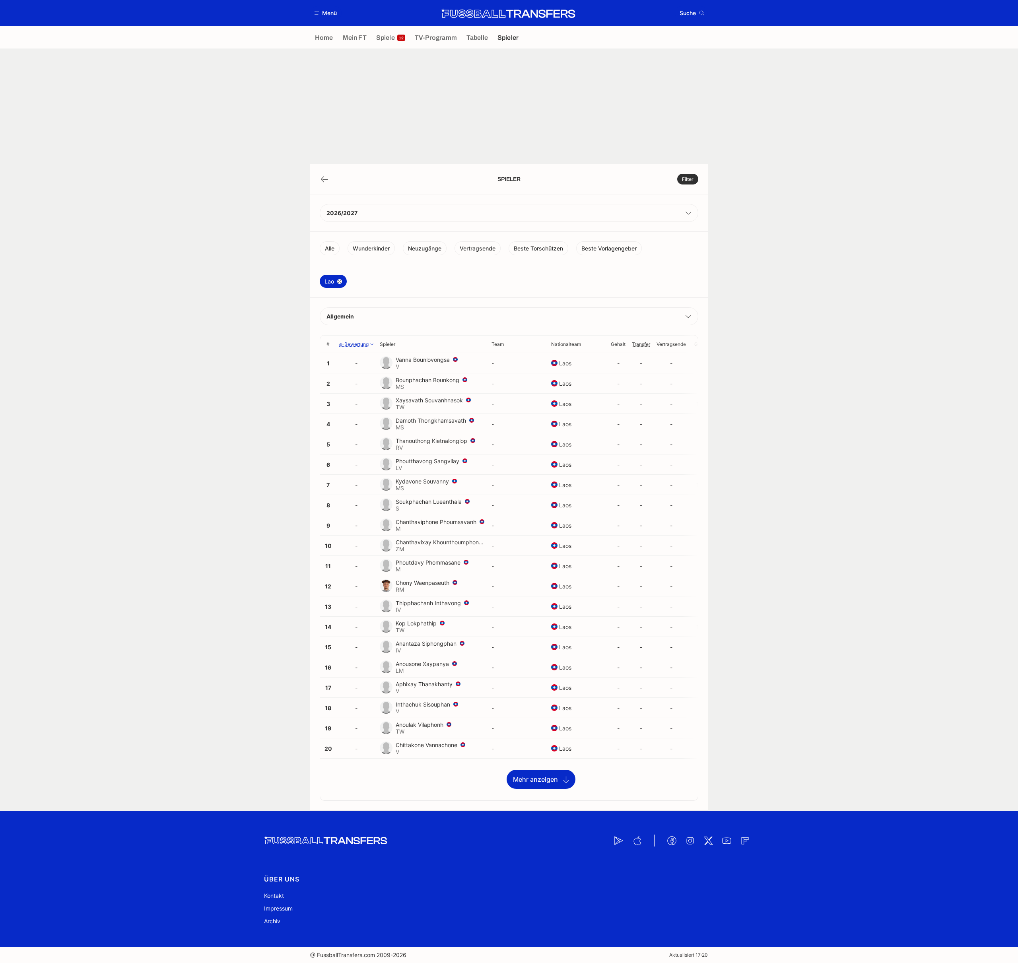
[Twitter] (708, 841)
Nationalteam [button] (566, 344)
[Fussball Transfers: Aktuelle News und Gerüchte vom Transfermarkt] (508, 13)
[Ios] (637, 841)
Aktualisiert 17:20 (688, 955)
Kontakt (274, 895)
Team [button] (498, 344)
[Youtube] (726, 841)
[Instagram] (690, 841)
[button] (326, 12)
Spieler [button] (387, 344)
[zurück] (324, 179)
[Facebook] (672, 841)
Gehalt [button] (618, 344)
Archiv (272, 921)
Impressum (278, 908)
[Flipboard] (745, 841)
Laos (565, 363)
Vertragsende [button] (671, 344)
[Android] (619, 841)
